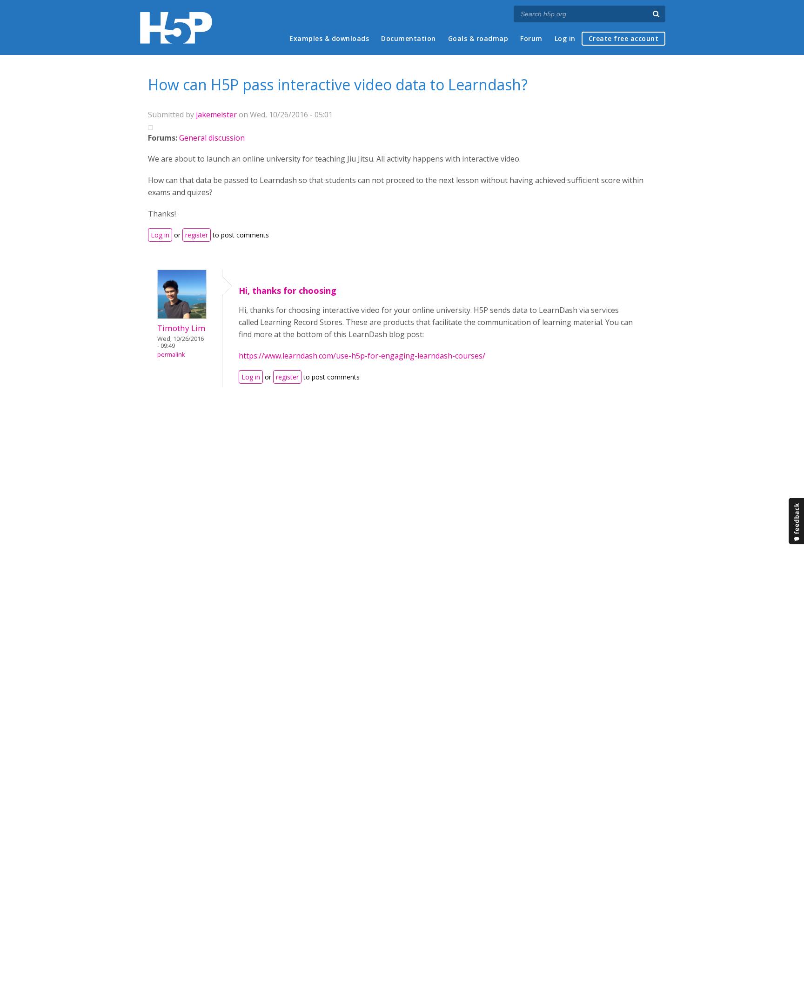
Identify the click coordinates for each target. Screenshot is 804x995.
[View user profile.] (182, 316)
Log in (565, 38)
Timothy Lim (181, 328)
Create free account (624, 38)
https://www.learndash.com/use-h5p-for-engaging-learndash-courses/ (362, 356)
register (196, 234)
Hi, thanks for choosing (287, 290)
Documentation (408, 38)
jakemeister (216, 114)
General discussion (212, 138)
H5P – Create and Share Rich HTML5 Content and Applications (176, 28)
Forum (531, 38)
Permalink (171, 355)
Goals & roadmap (478, 38)
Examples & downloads (329, 38)
